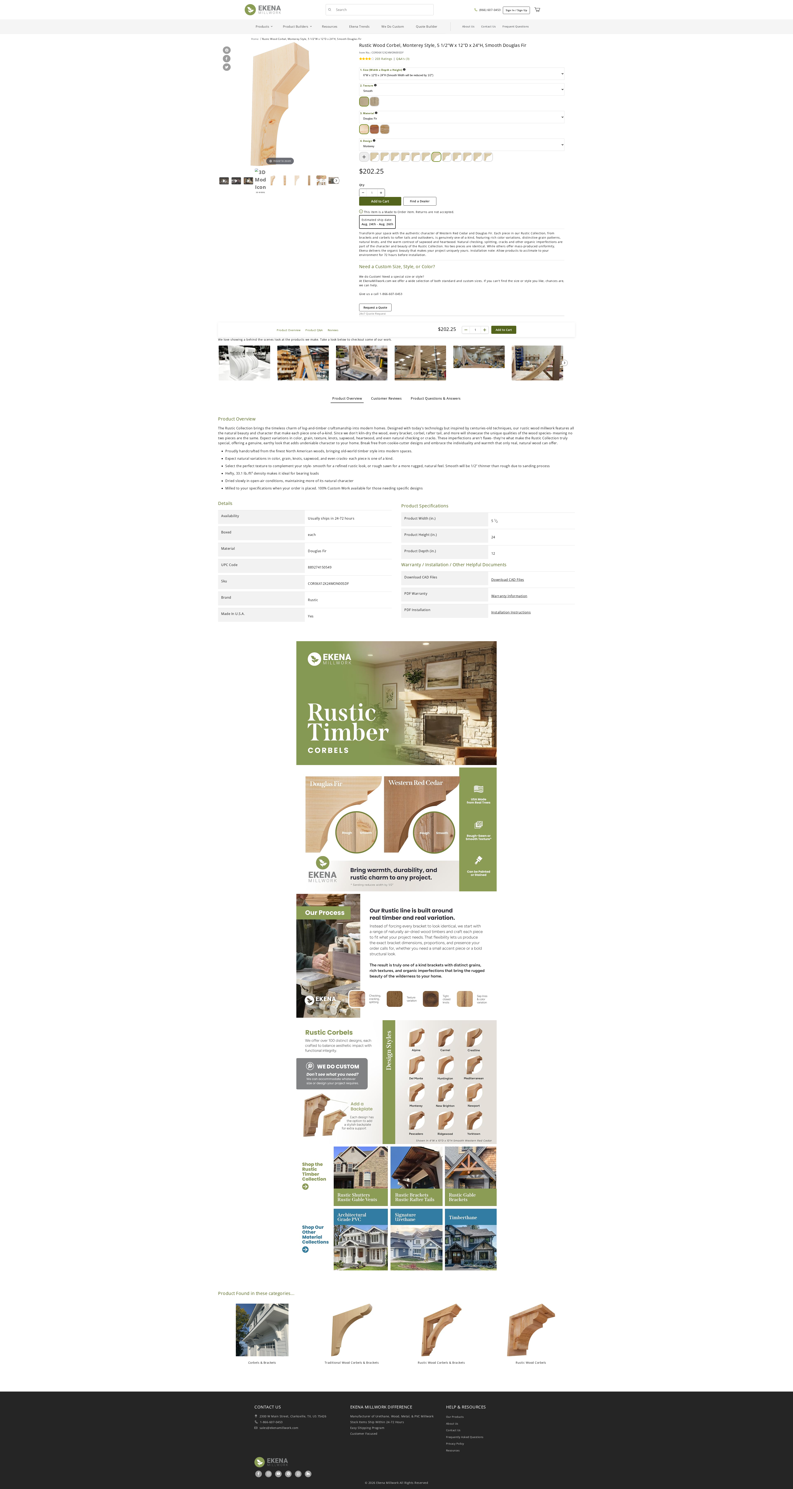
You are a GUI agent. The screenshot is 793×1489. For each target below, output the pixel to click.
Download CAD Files (507, 579)
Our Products (455, 1417)
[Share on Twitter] (226, 67)
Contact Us (488, 26)
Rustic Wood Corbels (531, 1363)
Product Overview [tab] (347, 398)
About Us (468, 26)
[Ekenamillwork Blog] (298, 1473)
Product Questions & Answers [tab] (436, 398)
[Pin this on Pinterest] (226, 50)
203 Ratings (383, 59)
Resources (453, 1450)
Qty (362, 185)
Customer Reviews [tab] (386, 398)
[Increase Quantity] (381, 192)
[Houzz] (308, 1474)
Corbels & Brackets (262, 1363)
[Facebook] (258, 1473)
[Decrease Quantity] (363, 192)
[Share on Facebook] (225, 59)
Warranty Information (509, 596)
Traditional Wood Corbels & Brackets (352, 1363)
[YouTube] (278, 1473)
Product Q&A (314, 330)
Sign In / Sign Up (516, 10)
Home (255, 39)
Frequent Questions (515, 26)
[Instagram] (268, 1473)
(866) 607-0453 (489, 10)
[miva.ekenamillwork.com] (263, 9)
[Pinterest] (288, 1473)
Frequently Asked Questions (464, 1437)
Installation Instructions (511, 612)
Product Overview (288, 330)
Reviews (333, 330)
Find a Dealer (420, 201)
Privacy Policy (455, 1443)
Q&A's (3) (403, 59)
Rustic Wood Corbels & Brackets (441, 1363)
